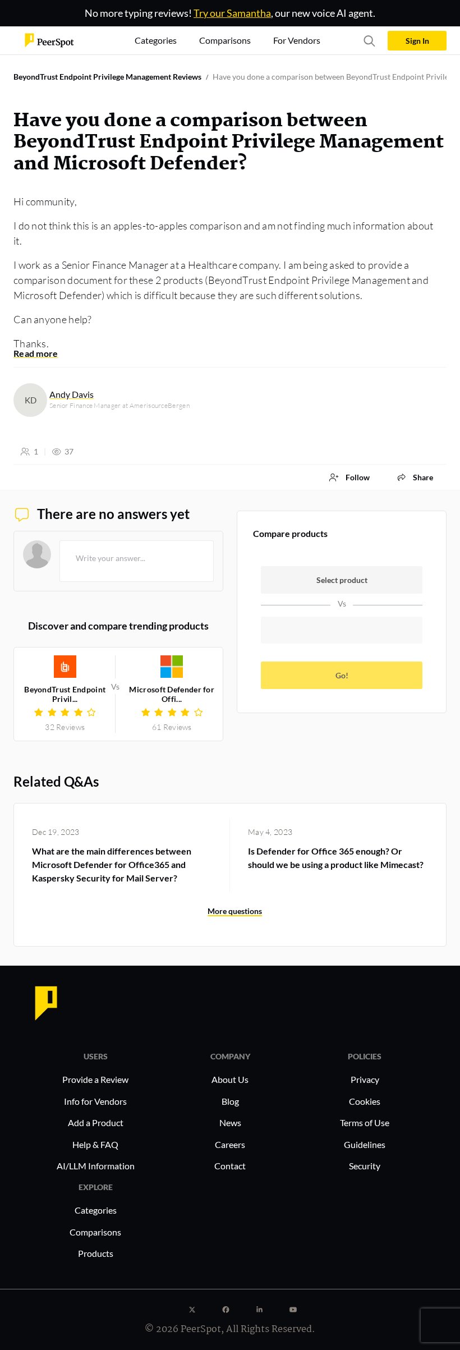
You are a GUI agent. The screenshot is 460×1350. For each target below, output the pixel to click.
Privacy (365, 1079)
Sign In (417, 40)
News (230, 1122)
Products (95, 1253)
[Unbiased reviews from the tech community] (49, 39)
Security (364, 1165)
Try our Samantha (232, 13)
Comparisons (95, 1232)
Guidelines (364, 1144)
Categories (96, 1210)
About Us (230, 1079)
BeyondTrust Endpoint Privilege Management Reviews (107, 76)
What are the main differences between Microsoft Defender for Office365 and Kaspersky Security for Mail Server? (111, 864)
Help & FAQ (95, 1144)
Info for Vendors (95, 1101)
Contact (230, 1165)
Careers (230, 1144)
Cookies (364, 1101)
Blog (230, 1101)
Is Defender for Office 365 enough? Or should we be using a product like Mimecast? (336, 858)
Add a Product (95, 1122)
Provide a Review (95, 1079)
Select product (341, 580)
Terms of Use (364, 1122)
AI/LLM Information (96, 1165)
